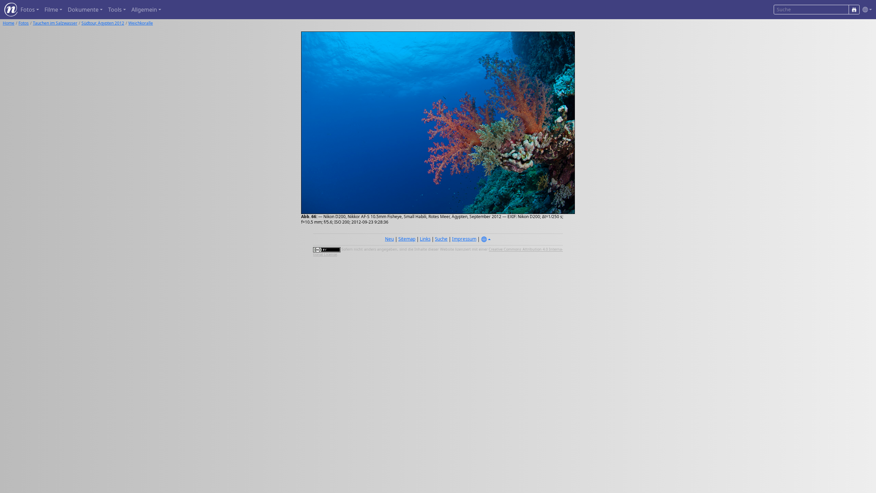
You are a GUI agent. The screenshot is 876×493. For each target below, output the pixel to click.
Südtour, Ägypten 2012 (102, 23)
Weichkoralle (140, 23)
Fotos (23, 23)
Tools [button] (115, 9)
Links (425, 239)
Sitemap (406, 239)
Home (8, 23)
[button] (866, 9)
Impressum (464, 239)
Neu (389, 239)
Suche (441, 239)
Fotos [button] (28, 9)
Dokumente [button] (83, 9)
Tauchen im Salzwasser (55, 23)
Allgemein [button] (144, 9)
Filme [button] (51, 9)
